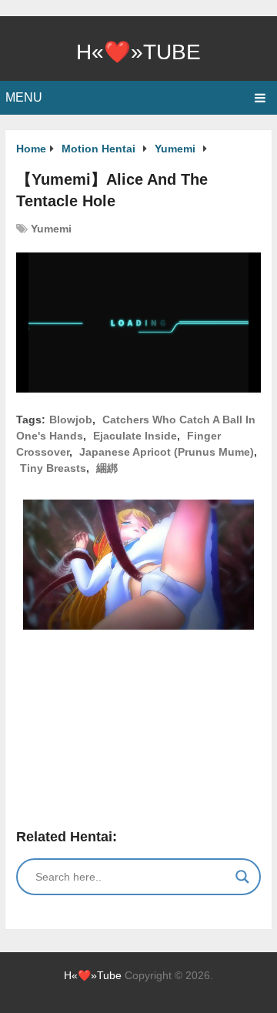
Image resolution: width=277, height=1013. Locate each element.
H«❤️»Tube (138, 52)
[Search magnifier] (242, 877)
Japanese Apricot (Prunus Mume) (166, 452)
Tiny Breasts (53, 468)
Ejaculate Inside (135, 436)
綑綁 (107, 468)
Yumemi (51, 228)
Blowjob (70, 419)
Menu (23, 97)
